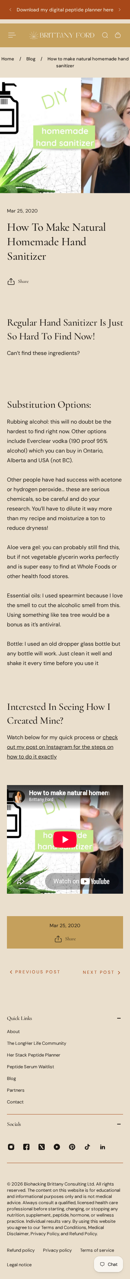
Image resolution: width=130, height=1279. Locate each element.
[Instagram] (11, 1146)
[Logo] (61, 35)
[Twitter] (41, 1146)
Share (23, 281)
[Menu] (12, 35)
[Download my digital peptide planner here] (65, 9)
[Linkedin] (102, 1146)
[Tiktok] (87, 1146)
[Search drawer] (105, 35)
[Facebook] (26, 1146)
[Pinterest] (72, 1146)
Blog (30, 59)
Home (7, 59)
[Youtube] (56, 1146)
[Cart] (117, 35)
